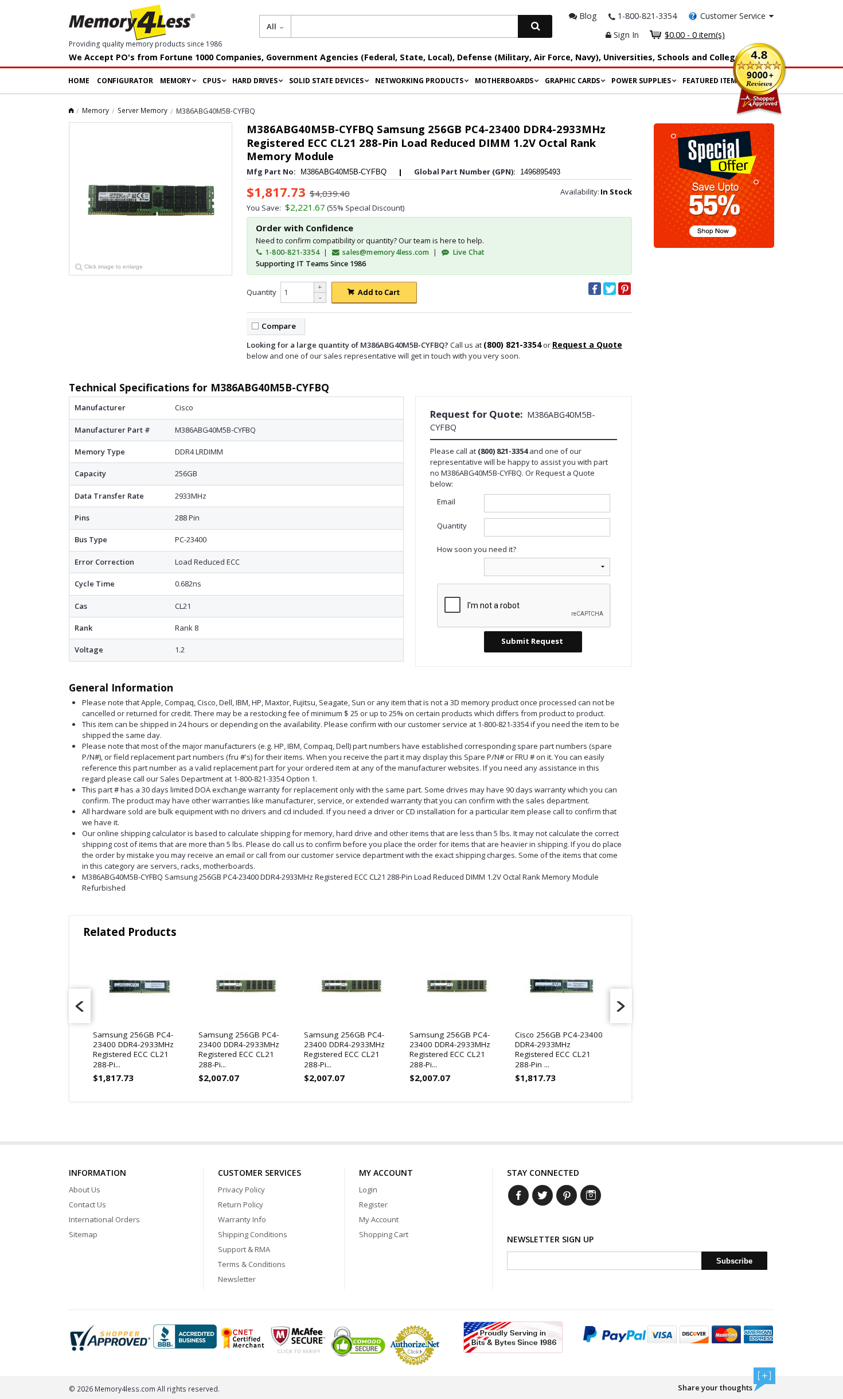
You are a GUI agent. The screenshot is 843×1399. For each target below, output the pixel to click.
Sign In (625, 34)
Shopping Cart (383, 1234)
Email (446, 501)
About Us (84, 1189)
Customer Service (733, 15)
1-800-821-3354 (291, 252)
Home (78, 81)
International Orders (104, 1219)
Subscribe (734, 1261)
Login (368, 1189)
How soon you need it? (476, 549)
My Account (379, 1219)
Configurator (125, 81)
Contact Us (87, 1204)
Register (373, 1204)
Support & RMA (244, 1249)
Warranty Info (242, 1219)
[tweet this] (609, 289)
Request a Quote (587, 344)
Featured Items (711, 81)
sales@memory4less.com (385, 252)
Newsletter (237, 1279)
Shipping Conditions (252, 1234)
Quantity (261, 292)
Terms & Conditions (252, 1264)
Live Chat (468, 252)
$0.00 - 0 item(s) (695, 34)
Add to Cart (379, 292)
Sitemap (83, 1234)
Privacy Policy (241, 1189)
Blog (587, 15)
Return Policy (240, 1204)
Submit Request (532, 641)
